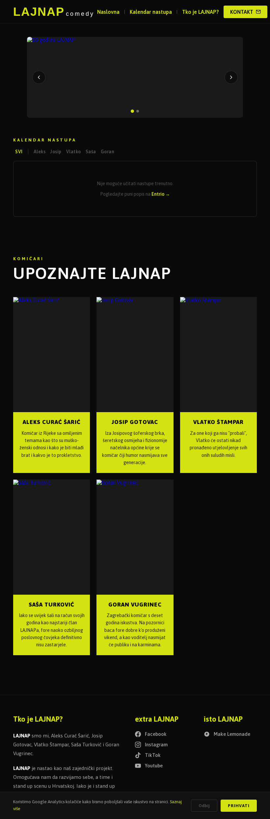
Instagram (156, 744)
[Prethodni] (38, 77)
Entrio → (160, 194)
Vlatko (73, 151)
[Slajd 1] (132, 111)
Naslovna (108, 12)
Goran (108, 151)
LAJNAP (53, 12)
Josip (56, 151)
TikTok (153, 755)
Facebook (156, 734)
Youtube (154, 765)
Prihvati (239, 805)
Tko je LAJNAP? (200, 12)
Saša (91, 151)
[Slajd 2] (137, 111)
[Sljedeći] (231, 77)
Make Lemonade (232, 734)
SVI (19, 151)
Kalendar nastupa (151, 12)
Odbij (204, 805)
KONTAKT (241, 12)
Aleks (40, 151)
